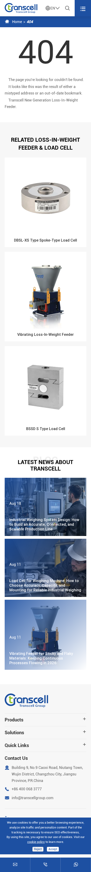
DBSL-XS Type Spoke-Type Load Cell (45, 240)
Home (17, 22)
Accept (53, 849)
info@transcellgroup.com (32, 798)
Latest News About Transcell (45, 465)
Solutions (14, 732)
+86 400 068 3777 (27, 789)
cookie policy (36, 842)
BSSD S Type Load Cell (45, 428)
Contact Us (16, 758)
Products (14, 720)
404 (30, 22)
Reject (38, 849)
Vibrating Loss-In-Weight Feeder (45, 334)
